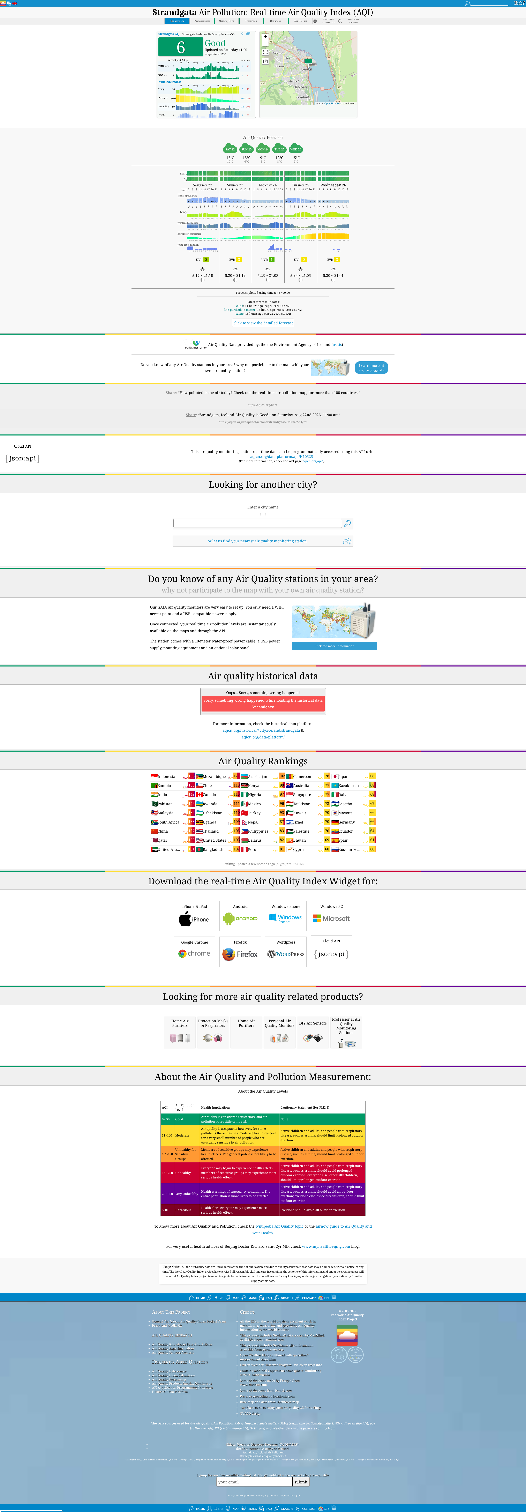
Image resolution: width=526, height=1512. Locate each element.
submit (301, 1481)
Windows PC (331, 906)
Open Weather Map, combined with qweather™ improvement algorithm (274, 1357)
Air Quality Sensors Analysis (173, 1352)
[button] (308, 64)
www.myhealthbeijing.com (326, 1246)
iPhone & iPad (194, 906)
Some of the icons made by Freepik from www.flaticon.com (270, 1382)
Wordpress (285, 942)
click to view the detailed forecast (263, 322)
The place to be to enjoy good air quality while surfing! (280, 1408)
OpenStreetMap (333, 103)
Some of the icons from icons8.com (266, 1390)
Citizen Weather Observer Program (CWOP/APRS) (262, 1444)
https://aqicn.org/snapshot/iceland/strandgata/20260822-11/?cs (263, 422)
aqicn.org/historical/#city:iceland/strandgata (261, 730)
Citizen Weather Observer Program (266, 1365)
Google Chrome (194, 942)
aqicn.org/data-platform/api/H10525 (281, 456)
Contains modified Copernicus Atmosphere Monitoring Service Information (280, 1373)
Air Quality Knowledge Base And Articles (182, 1344)
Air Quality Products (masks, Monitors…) (182, 1383)
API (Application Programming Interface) (182, 1387)
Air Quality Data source (169, 1371)
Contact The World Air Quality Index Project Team (189, 1321)
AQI (169, 34)
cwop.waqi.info (310, 1365)
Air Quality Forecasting (169, 1379)
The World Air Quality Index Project (347, 1317)
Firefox (240, 942)
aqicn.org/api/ (313, 461)
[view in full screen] (248, 33)
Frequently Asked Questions (180, 1361)
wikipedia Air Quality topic (279, 1226)
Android (240, 906)
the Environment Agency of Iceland (262, 1448)
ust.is (337, 344)
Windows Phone (285, 906)
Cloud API (331, 940)
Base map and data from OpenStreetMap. (270, 1402)
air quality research (172, 1335)
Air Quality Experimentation (173, 1348)
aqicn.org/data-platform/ (263, 737)
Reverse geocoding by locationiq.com (267, 1396)
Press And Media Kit (167, 1325)
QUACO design (250, 1413)
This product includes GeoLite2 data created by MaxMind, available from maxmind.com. (282, 1337)
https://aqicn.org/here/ (263, 405)
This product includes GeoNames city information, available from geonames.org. (277, 1347)
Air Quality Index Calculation (173, 1375)
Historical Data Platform (170, 1392)
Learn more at (371, 367)
